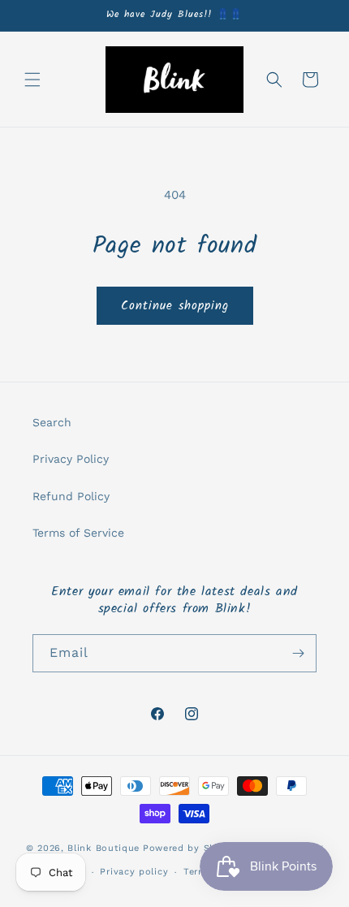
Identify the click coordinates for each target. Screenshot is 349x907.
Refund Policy (71, 496)
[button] (32, 79)
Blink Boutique (103, 847)
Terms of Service (78, 532)
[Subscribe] (298, 653)
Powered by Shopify (192, 847)
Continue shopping (175, 306)
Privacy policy (134, 871)
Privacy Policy (70, 458)
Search (51, 422)
